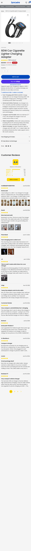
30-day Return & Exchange (9, 141)
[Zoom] (28, 15)
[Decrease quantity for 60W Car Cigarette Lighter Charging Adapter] (2, 71)
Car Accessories (10, 6)
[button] (22, 179)
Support (29, 6)
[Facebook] (6, 146)
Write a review (14, 179)
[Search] (26, 2)
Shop (2, 6)
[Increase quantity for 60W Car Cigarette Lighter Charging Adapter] (7, 71)
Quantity (3, 68)
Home (2, 11)
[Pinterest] (10, 146)
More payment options (15, 84)
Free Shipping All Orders (8, 137)
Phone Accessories (20, 6)
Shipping (3, 65)
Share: (2, 145)
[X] (8, 146)
